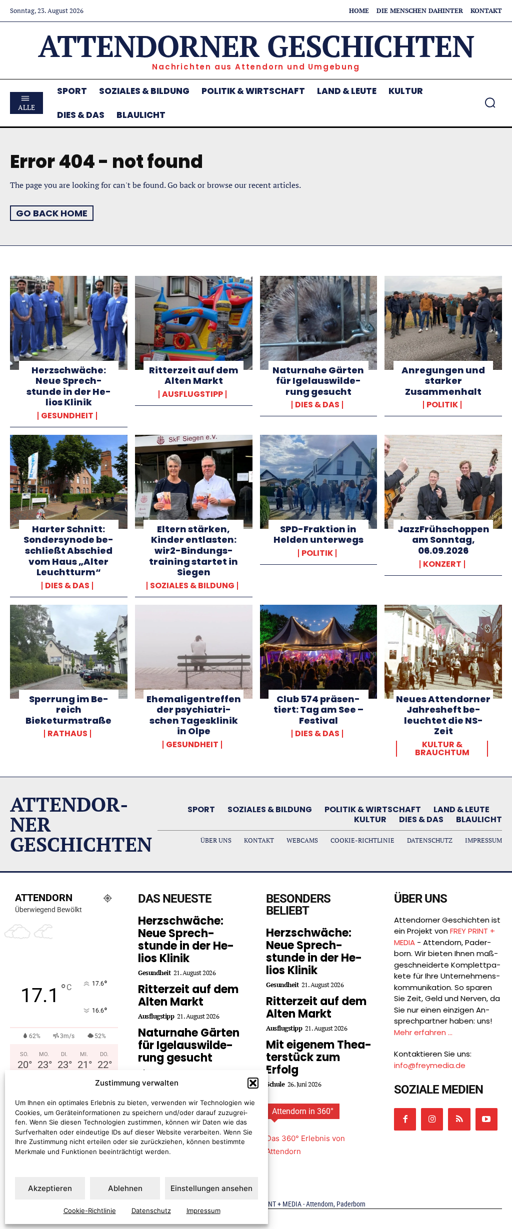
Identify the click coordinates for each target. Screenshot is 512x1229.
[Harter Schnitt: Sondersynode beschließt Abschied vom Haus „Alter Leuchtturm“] (69, 482)
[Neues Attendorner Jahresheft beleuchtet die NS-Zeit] (443, 652)
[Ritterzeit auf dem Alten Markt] (193, 323)
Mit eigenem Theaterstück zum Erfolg (319, 1057)
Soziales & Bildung (192, 586)
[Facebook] (405, 1119)
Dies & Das (317, 405)
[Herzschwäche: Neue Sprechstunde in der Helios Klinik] (69, 323)
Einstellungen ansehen (211, 1188)
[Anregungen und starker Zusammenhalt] (443, 323)
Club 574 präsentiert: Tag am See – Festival (319, 710)
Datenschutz (151, 1211)
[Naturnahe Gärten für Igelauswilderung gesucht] (319, 323)
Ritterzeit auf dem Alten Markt (193, 375)
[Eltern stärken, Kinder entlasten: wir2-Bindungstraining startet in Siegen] (193, 482)
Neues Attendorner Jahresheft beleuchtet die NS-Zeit (443, 715)
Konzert (442, 564)
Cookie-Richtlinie (90, 1211)
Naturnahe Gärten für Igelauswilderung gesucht (318, 381)
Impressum (203, 1211)
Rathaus (68, 734)
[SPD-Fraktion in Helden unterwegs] (319, 482)
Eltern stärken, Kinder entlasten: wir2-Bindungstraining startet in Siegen (193, 550)
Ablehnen (125, 1188)
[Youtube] (487, 1119)
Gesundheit (67, 416)
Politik (442, 405)
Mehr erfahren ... (423, 1032)
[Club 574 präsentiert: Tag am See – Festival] (319, 652)
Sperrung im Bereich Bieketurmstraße (69, 710)
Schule (275, 1084)
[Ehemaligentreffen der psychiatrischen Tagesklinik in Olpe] (193, 652)
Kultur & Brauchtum (442, 749)
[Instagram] (432, 1119)
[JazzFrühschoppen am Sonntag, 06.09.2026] (443, 482)
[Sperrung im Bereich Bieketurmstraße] (69, 652)
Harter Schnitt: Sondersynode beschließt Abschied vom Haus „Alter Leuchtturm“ (69, 550)
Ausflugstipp (192, 394)
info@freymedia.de (430, 1065)
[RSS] (459, 1119)
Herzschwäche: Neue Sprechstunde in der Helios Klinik (68, 386)
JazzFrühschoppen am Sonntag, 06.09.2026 (444, 540)
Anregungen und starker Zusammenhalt (443, 381)
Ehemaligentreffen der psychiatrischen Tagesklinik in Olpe (193, 715)
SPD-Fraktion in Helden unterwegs (319, 534)
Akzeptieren (50, 1188)
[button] (253, 1083)
